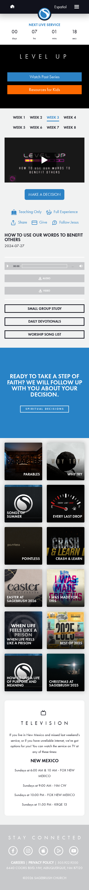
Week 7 (53, 127)
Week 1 (19, 117)
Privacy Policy (41, 862)
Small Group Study (45, 308)
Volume (80, 266)
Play (7, 266)
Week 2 (36, 117)
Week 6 (36, 127)
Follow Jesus (69, 222)
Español (60, 7)
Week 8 (70, 127)
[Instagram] (29, 850)
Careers (18, 862)
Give (43, 222)
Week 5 (19, 127)
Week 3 (53, 117)
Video (46, 290)
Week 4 (70, 117)
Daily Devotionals (44, 321)
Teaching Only (30, 211)
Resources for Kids (44, 89)
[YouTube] (75, 850)
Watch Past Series (45, 76)
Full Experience (66, 211)
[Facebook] (14, 850)
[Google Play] (59, 850)
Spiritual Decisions (45, 408)
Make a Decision (44, 194)
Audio (46, 278)
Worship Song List (44, 334)
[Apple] (44, 850)
